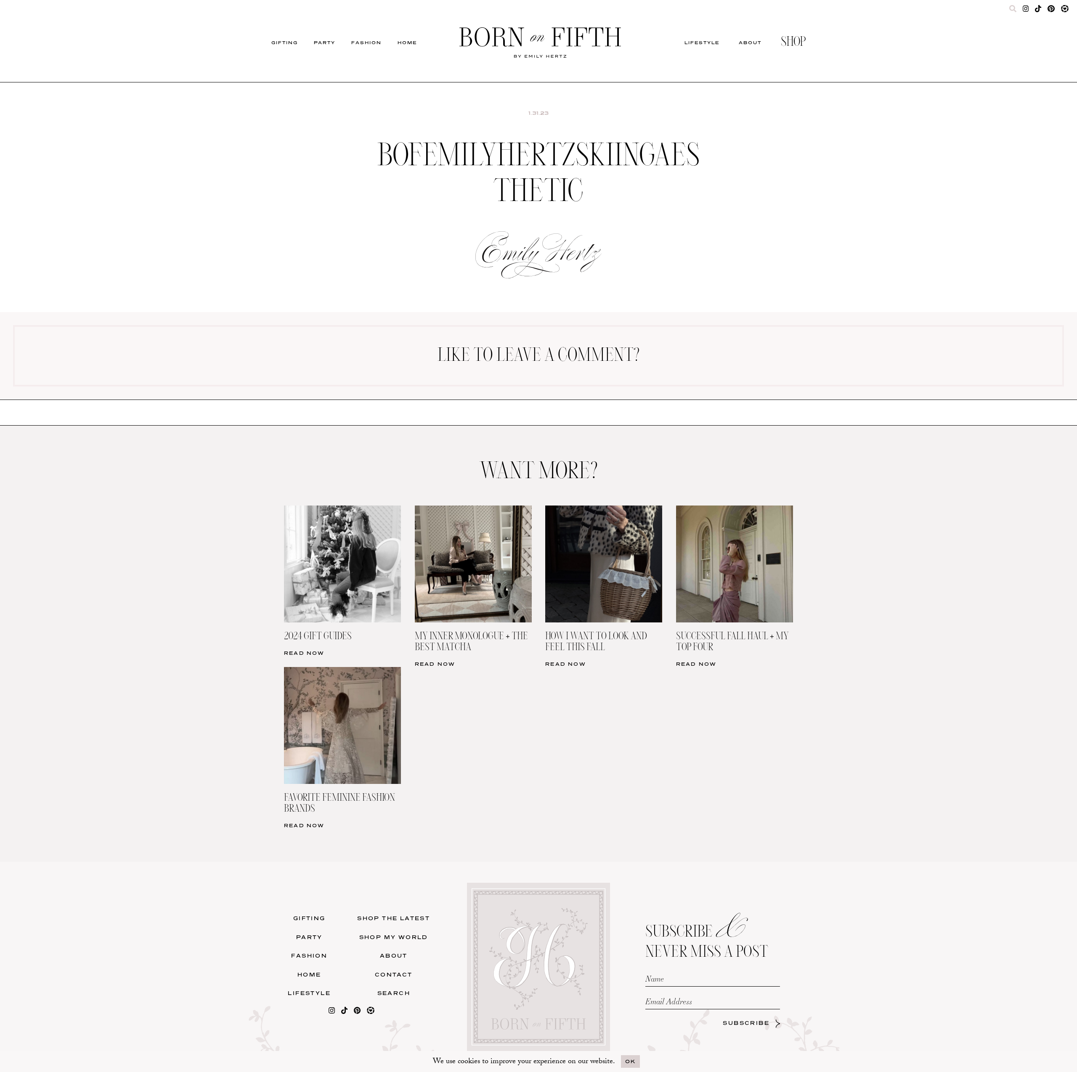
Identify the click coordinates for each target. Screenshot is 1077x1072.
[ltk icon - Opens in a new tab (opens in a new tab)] (1065, 10)
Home (407, 42)
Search (393, 993)
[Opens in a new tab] (331, 1012)
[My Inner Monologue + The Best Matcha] (473, 510)
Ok (630, 1061)
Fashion (366, 42)
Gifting (284, 42)
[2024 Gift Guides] (342, 510)
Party (324, 42)
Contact (394, 974)
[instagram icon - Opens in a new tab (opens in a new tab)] (1026, 10)
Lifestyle (701, 42)
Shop (793, 42)
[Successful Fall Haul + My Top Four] (734, 510)
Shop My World (393, 937)
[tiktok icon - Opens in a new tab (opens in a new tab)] (1038, 10)
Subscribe (746, 1023)
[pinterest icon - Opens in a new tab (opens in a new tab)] (1051, 10)
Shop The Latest (393, 918)
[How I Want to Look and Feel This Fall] (603, 510)
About (750, 42)
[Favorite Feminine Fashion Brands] (342, 672)
